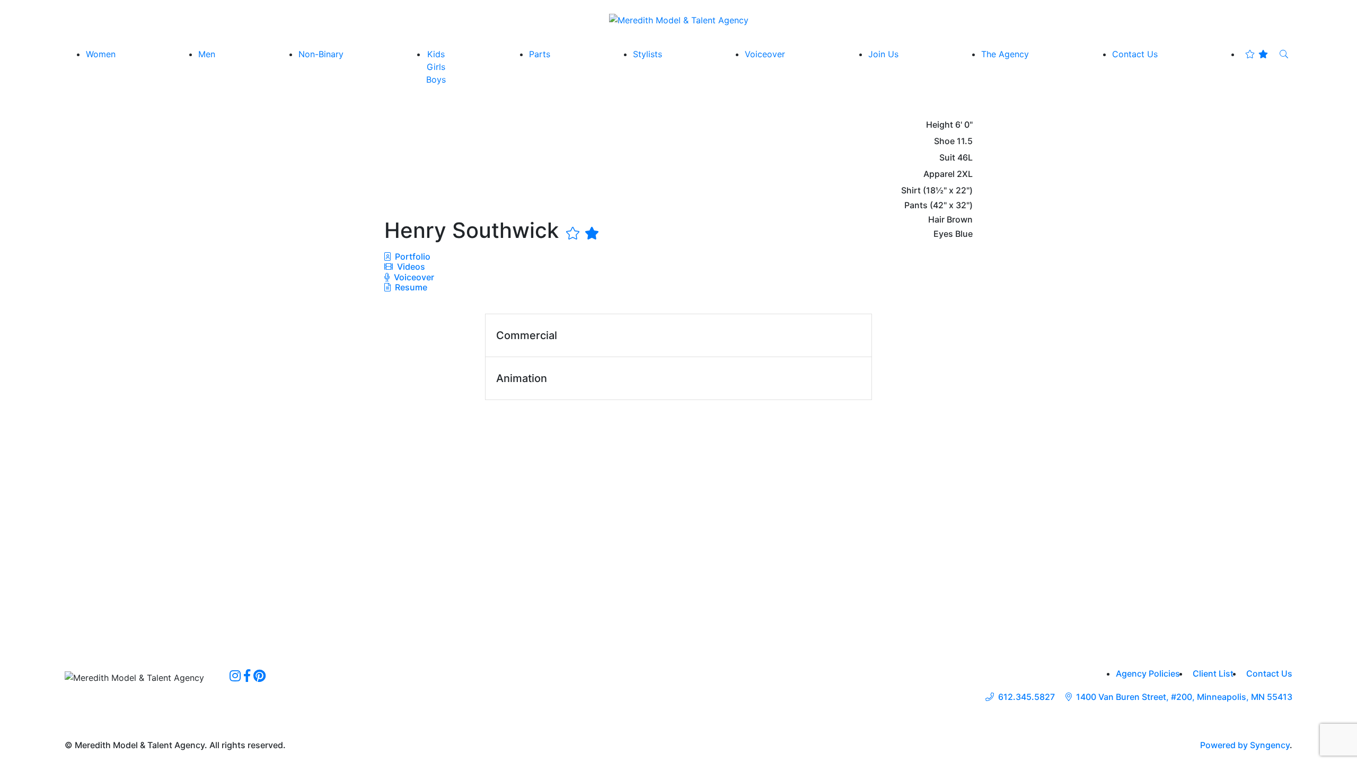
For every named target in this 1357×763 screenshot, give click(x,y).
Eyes (943, 234)
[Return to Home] (678, 19)
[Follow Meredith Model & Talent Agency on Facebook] (247, 675)
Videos (410, 266)
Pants (916, 205)
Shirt (911, 190)
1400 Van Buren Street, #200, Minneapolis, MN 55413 (1184, 697)
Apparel (939, 174)
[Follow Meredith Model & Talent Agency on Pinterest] (259, 675)
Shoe (944, 141)
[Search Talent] (1283, 54)
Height (939, 125)
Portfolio (411, 256)
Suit (947, 158)
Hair (936, 220)
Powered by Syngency (1245, 745)
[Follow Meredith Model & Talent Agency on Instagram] (235, 675)
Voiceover (413, 277)
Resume (411, 287)
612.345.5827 (1026, 697)
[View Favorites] (1256, 54)
